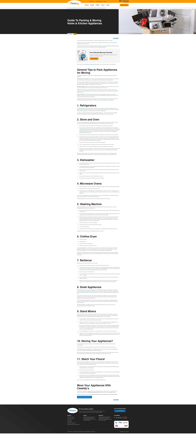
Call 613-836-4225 (120, 410)
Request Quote (124, 5)
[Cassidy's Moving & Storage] (74, 3)
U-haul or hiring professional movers (96, 75)
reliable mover (90, 391)
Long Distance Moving (70, 418)
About (107, 5)
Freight (97, 5)
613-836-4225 (125, 1)
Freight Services (69, 421)
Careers (103, 5)
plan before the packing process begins (112, 45)
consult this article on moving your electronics (90, 292)
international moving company (91, 64)
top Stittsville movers (83, 149)
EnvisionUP (127, 431)
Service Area (92, 1)
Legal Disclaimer (87, 431)
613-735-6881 (103, 420)
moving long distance (102, 47)
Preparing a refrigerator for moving (83, 108)
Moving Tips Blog (99, 1)
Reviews (105, 1)
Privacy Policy (93, 431)
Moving (87, 5)
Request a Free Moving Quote (84, 397)
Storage (92, 5)
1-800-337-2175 (126, 2)
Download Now (94, 58)
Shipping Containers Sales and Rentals (73, 424)
